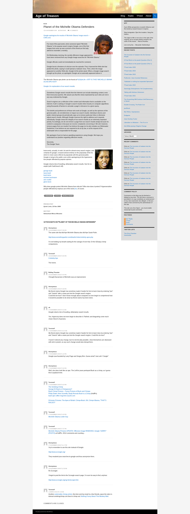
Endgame (127, 115)
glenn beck (47, 182)
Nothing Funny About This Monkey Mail (94, 496)
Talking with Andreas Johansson (134, 92)
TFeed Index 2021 (130, 96)
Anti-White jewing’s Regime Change (135, 126)
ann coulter (47, 180)
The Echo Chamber (130, 233)
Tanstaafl (63, 30)
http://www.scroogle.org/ (56, 452)
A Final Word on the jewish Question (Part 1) (138, 63)
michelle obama (68, 195)
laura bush (47, 173)
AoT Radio (129, 219)
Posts (128, 222)
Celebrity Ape (53, 258)
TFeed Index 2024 (130, 71)
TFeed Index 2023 (130, 74)
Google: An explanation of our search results (59, 86)
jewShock (127, 108)
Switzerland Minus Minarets (53, 212)
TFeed (140, 16)
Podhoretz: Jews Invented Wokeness (135, 78)
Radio (131, 16)
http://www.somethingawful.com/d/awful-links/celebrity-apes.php (70, 237)
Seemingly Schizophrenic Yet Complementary (138, 88)
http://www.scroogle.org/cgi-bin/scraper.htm (63, 480)
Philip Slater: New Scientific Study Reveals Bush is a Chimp (69, 393)
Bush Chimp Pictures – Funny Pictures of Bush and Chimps (69, 391)
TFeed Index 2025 (130, 67)
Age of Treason (47, 16)
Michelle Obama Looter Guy (58, 417)
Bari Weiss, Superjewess (132, 112)
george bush (48, 171)
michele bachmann (50, 177)
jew (75, 189)
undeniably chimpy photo (63, 494)
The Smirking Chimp (55, 387)
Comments (129, 224)
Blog (123, 16)
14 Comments (73, 30)
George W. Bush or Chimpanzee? (60, 389)
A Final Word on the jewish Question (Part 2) (138, 60)
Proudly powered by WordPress (44, 511)
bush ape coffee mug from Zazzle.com (61, 396)
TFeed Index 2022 (130, 85)
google (57, 195)
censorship (48, 195)
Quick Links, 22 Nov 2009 (52, 205)
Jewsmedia (127, 235)
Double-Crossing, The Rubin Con (134, 104)
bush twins (47, 175)
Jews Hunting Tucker (130, 119)
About (148, 16)
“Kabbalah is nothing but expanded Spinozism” (138, 81)
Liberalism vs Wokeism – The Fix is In (136, 122)
